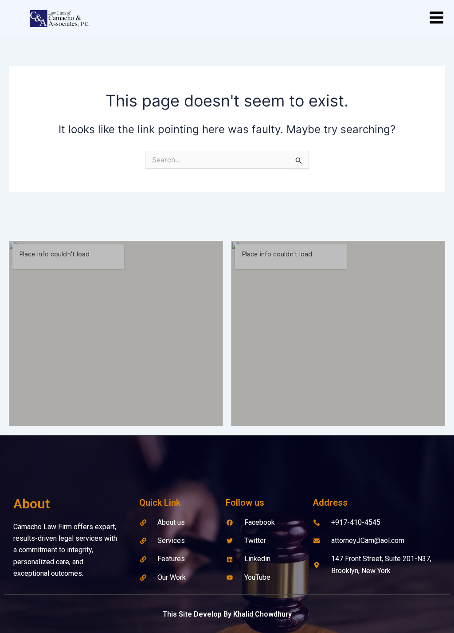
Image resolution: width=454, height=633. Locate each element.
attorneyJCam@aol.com (367, 540)
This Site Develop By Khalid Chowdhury (227, 614)
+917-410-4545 (355, 522)
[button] (436, 18)
